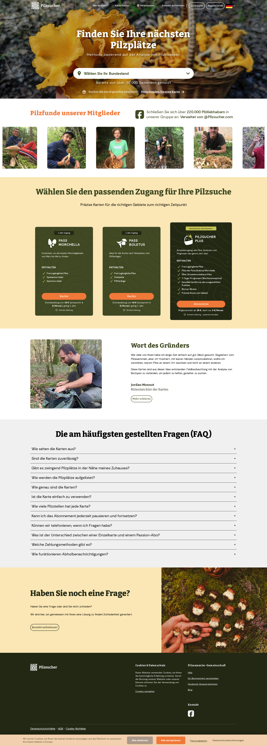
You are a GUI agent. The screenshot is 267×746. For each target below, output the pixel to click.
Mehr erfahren (141, 398)
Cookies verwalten (145, 691)
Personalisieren (198, 740)
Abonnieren (201, 304)
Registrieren (215, 5)
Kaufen (64, 296)
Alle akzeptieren (171, 740)
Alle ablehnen (140, 740)
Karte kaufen (122, 5)
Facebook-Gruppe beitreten (203, 684)
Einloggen (196, 5)
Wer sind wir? (100, 5)
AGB (60, 728)
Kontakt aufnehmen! (45, 627)
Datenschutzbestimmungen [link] (228, 740)
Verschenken (147, 5)
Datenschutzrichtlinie (42, 728)
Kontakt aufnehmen (173, 5)
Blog (190, 689)
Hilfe (190, 672)
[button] (230, 5)
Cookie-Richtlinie (76, 728)
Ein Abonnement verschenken (203, 678)
